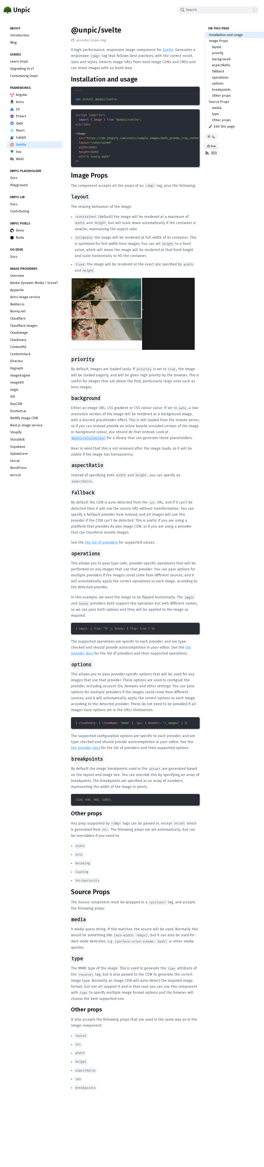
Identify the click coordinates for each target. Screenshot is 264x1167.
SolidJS (21, 138)
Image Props (218, 41)
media (217, 108)
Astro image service (25, 297)
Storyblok (17, 439)
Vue (18, 152)
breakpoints (221, 90)
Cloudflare (18, 318)
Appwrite (17, 290)
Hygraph (16, 368)
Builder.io (17, 304)
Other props (221, 96)
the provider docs (85, 748)
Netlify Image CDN (24, 418)
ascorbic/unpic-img (91, 40)
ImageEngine (20, 375)
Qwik (19, 123)
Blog (13, 42)
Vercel (15, 461)
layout (216, 47)
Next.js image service (26, 425)
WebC (20, 159)
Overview (17, 276)
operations (220, 77)
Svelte (21, 145)
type (215, 114)
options (218, 83)
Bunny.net (18, 311)
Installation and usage (226, 35)
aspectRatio (221, 65)
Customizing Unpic (24, 76)
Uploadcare (19, 454)
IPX (12, 397)
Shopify (16, 432)
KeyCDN (16, 404)
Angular (22, 95)
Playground (19, 185)
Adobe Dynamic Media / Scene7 (34, 283)
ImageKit (17, 382)
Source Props (219, 102)
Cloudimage (19, 333)
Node (20, 238)
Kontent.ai (18, 411)
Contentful (18, 347)
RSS (214, 153)
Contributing (19, 211)
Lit (18, 109)
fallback (218, 71)
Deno (20, 230)
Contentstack (20, 354)
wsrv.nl (15, 475)
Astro (20, 102)
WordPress (18, 468)
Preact (21, 116)
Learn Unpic (19, 61)
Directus (16, 361)
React (20, 130)
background (221, 59)
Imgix (14, 390)
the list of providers (101, 542)
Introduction (19, 35)
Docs (14, 178)
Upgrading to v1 (22, 69)
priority (217, 53)
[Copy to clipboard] (194, 98)
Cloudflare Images (24, 326)
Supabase (17, 447)
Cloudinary (18, 340)
